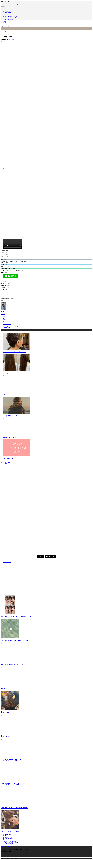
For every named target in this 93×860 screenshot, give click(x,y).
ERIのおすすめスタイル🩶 (10, 831)
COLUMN (7, 15)
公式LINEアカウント (5, 281)
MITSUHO (11, 39)
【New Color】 (6, 736)
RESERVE (7, 9)
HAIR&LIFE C (6, 1)
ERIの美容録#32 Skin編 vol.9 (11, 760)
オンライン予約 (10, 266)
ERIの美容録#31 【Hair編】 (10, 784)
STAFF (6, 11)
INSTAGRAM (10, 16)
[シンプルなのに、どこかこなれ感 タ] (38, 470)
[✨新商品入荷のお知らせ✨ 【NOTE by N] (23, 488)
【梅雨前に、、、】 (7, 688)
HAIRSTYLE (9, 13)
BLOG (7, 39)
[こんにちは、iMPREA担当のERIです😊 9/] (84, 479)
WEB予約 (3, 6)
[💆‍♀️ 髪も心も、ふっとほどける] (54, 524)
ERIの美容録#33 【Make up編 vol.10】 (15, 640)
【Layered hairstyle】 (8, 712)
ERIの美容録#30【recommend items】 (14, 808)
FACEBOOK (10, 17)
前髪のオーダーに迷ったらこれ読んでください (17, 617)
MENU (7, 12)
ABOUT (8, 19)
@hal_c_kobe (9, 285)
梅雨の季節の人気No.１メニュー (12, 664)
